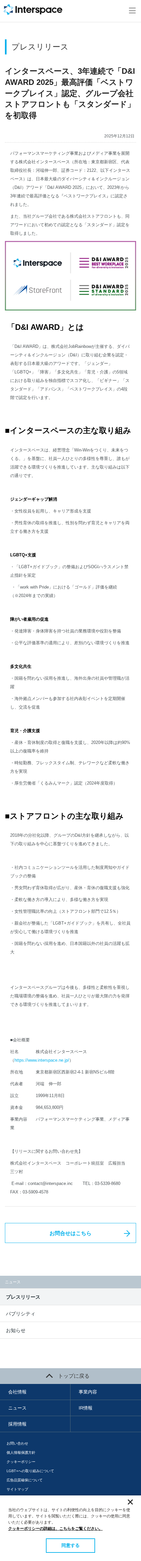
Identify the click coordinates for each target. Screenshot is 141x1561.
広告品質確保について (25, 1480)
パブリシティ (20, 1313)
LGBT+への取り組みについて (30, 1471)
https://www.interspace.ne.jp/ (41, 1060)
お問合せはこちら (70, 1233)
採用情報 (17, 1424)
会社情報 (17, 1391)
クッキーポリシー (21, 1462)
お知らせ (16, 1330)
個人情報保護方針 (21, 1452)
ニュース (17, 1408)
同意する (70, 1545)
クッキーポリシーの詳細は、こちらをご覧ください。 (55, 1528)
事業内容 (88, 1391)
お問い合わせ (17, 1443)
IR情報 (85, 1408)
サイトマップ (17, 1489)
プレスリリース (23, 1297)
